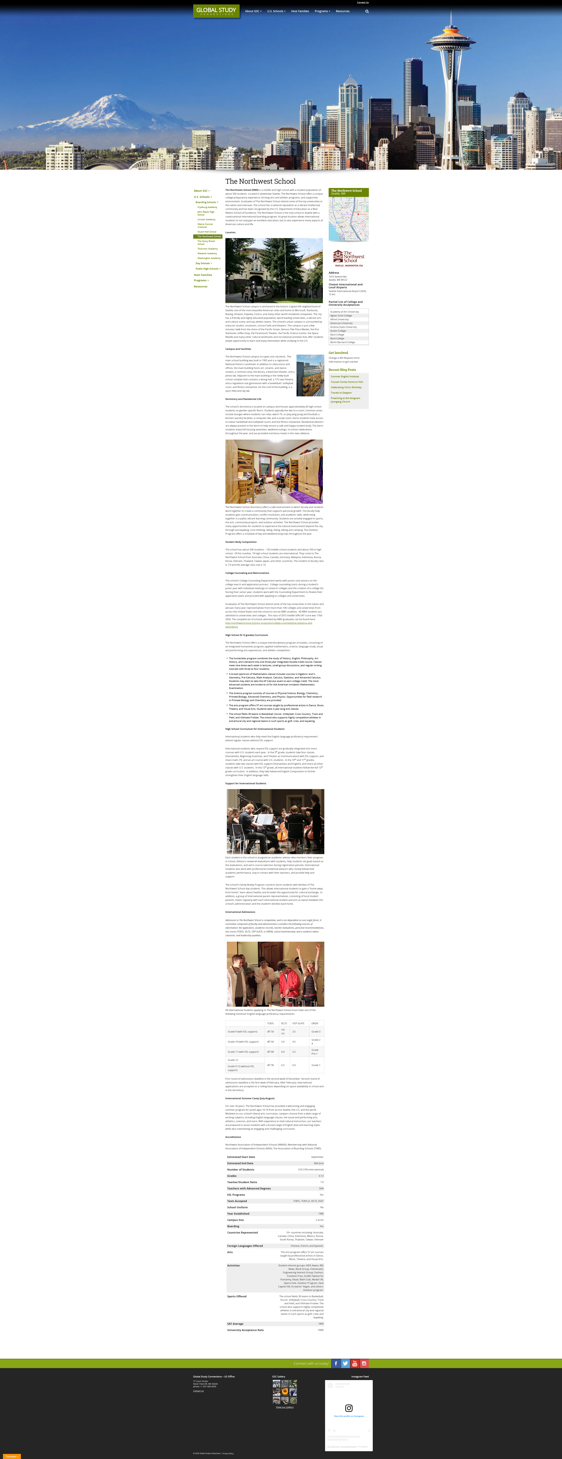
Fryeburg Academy (207, 207)
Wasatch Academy (207, 253)
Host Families (300, 11)
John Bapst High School (206, 213)
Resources (342, 11)
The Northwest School (209, 236)
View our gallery (285, 1407)
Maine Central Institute (205, 226)
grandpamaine (349, 1446)
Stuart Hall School (207, 231)
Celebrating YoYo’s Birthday (346, 387)
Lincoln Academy (206, 219)
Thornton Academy (208, 248)
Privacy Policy (228, 1453)
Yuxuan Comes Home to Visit (347, 381)
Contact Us (363, 2)
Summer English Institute (345, 376)
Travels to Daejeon (341, 392)
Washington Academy (209, 258)
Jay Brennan (333, 1446)
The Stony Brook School (206, 243)
